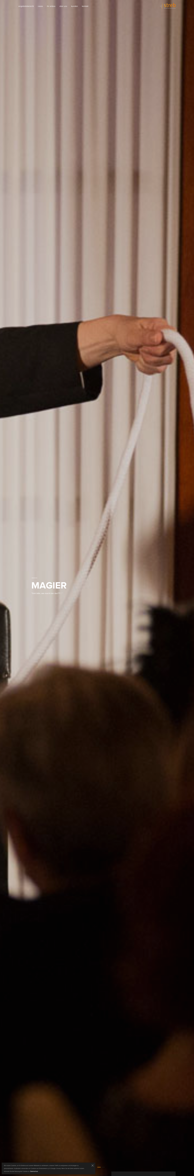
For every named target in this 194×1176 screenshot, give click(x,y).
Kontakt (85, 6)
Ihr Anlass (51, 6)
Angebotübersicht (26, 6)
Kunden (74, 6)
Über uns (63, 6)
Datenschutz (34, 1171)
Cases (40, 6)
